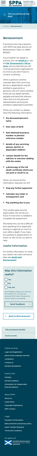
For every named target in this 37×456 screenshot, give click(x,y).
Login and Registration (13, 352)
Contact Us (9, 362)
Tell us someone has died (15, 329)
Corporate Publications (14, 405)
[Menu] (3, 3)
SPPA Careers (10, 409)
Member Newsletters (13, 366)
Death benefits (11, 336)
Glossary (8, 377)
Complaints (9, 359)
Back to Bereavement (19, 316)
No (9, 283)
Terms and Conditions (13, 431)
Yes (9, 280)
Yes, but (11, 287)
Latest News (9, 402)
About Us (8, 398)
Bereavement (13, 26)
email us (22, 60)
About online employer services (17, 355)
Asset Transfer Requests (14, 427)
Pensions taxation (12, 381)
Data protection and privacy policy (18, 424)
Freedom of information (14, 420)
